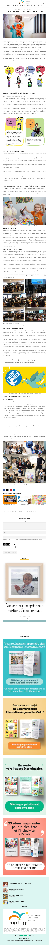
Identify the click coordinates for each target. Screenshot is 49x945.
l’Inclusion (41, 5)
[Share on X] (7, 490)
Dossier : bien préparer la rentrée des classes (16, 895)
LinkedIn (28, 629)
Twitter (42, 629)
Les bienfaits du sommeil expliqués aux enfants (16, 889)
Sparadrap (36, 191)
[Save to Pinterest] (11, 490)
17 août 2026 (12, 902)
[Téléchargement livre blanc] (24, 666)
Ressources (34, 5)
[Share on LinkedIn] (14, 490)
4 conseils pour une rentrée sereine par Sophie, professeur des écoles (20, 883)
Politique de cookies (29, 940)
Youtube (35, 629)
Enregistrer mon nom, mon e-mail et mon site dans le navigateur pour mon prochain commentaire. (23, 539)
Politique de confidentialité (20, 940)
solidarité (15, 511)
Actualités (27, 5)
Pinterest (20, 629)
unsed (36, 511)
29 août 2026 (12, 884)
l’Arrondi (31, 49)
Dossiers (15, 5)
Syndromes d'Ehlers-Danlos (27, 511)
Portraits (9, 5)
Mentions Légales (10, 940)
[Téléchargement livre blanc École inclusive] (24, 846)
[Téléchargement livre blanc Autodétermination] (24, 786)
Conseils (21, 5)
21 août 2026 (12, 890)
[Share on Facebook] (4, 490)
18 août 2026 (12, 896)
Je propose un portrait (24, 621)
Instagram (13, 629)
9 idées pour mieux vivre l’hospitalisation (17, 325)
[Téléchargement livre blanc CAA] (24, 726)
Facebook (6, 629)
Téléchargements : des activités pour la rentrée (16, 901)
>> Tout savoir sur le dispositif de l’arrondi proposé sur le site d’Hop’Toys (17, 396)
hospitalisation (7, 511)
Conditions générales (38, 940)
